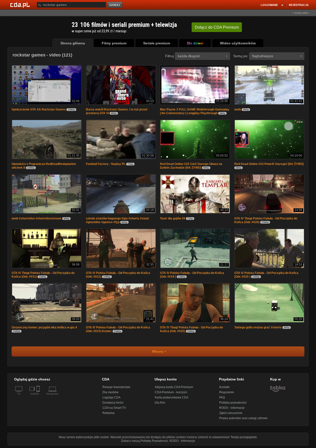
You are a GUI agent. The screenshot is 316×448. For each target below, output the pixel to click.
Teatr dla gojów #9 (172, 218)
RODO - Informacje (182, 441)
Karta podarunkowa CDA (171, 397)
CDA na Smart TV (114, 408)
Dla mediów (110, 392)
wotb (238, 109)
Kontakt (224, 387)
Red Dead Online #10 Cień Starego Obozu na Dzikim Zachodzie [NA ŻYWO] (191, 165)
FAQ (222, 397)
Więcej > (158, 351)
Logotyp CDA (111, 397)
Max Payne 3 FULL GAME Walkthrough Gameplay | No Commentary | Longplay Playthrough (194, 111)
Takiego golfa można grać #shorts (258, 327)
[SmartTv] (38, 396)
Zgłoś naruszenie (230, 413)
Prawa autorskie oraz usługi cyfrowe (243, 418)
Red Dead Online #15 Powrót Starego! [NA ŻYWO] (269, 164)
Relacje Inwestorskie (116, 387)
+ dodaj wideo (300, 12)
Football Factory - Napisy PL (105, 164)
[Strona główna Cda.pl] (20, 4)
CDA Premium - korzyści (171, 392)
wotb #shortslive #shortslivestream (36, 218)
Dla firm (160, 402)
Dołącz (217, 27)
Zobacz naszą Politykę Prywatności (144, 441)
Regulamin (226, 392)
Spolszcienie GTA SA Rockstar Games (39, 109)
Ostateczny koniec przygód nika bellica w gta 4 (44, 327)
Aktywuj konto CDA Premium (174, 387)
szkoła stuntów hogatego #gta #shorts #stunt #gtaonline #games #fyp (117, 220)
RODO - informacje (232, 408)
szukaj (115, 5)
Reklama (108, 413)
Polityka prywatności (233, 402)
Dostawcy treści (112, 402)
